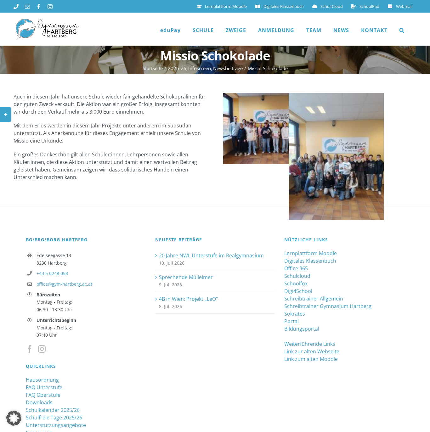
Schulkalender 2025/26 (53, 410)
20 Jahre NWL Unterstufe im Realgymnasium (211, 255)
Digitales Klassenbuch (310, 260)
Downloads (39, 402)
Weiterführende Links (309, 343)
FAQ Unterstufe (44, 387)
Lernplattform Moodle (310, 253)
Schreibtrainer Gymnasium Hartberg (327, 306)
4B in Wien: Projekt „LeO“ (188, 298)
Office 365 (296, 268)
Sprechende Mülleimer (186, 277)
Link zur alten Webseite (311, 351)
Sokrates (294, 313)
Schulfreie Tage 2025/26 (54, 417)
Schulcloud (297, 275)
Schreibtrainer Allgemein (313, 298)
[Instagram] (42, 349)
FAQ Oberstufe (43, 394)
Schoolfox (296, 283)
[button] (402, 30)
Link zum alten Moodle (311, 359)
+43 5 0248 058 (52, 273)
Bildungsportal (301, 328)
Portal (291, 321)
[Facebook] (29, 349)
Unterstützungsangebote (56, 425)
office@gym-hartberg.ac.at (64, 284)
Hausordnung (42, 379)
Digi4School (298, 291)
